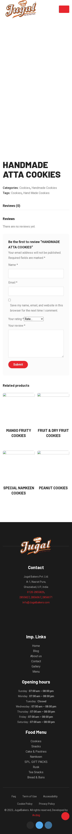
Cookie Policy (24, 803)
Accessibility (50, 796)
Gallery (36, 666)
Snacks (36, 746)
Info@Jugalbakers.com (36, 602)
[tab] (11, 206)
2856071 (47, 597)
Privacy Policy (47, 803)
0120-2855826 (35, 592)
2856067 (36, 597)
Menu (36, 671)
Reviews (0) (11, 206)
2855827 (24, 597)
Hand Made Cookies (36, 193)
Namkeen (36, 756)
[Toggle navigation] (64, 9)
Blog (36, 651)
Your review (16, 325)
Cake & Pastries (36, 751)
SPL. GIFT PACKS (36, 762)
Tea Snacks (36, 772)
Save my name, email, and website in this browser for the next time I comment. (36, 308)
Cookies (24, 188)
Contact (36, 661)
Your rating (16, 319)
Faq (14, 796)
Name (13, 265)
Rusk (36, 767)
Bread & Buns (36, 777)
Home (36, 646)
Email (12, 282)
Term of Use (29, 796)
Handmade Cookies (44, 188)
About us (36, 656)
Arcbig (36, 815)
